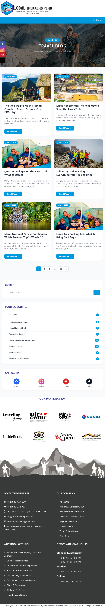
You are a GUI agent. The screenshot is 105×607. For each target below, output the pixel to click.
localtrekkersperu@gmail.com (21, 521)
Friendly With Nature (17, 595)
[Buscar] (97, 292)
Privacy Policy (66, 526)
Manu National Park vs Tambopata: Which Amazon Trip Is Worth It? (26, 235)
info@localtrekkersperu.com (20, 516)
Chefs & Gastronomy (17, 585)
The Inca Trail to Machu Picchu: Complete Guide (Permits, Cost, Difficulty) (23, 109)
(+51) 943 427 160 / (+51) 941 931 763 (25, 511)
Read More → (13, 131)
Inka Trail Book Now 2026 (72, 511)
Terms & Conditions (69, 531)
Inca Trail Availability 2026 (72, 506)
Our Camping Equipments (19, 575)
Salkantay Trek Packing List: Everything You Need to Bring (74, 173)
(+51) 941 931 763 (16, 506)
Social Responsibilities (17, 560)
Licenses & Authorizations (72, 516)
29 (61, 269)
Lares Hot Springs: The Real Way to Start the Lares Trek (77, 107)
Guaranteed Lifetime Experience (22, 565)
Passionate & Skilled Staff (19, 570)
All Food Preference (16, 590)
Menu (99, 19)
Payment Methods (68, 521)
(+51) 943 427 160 (16, 501)
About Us (64, 501)
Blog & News (66, 536)
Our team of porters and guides (22, 580)
